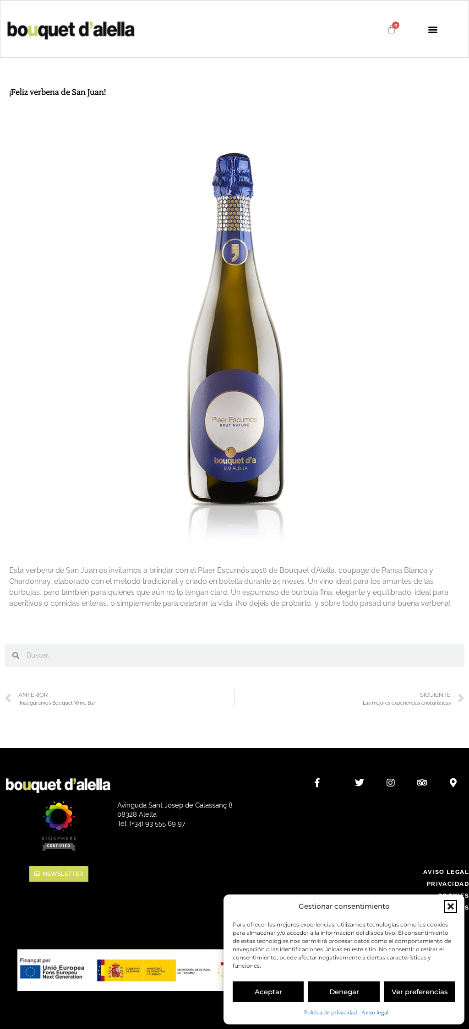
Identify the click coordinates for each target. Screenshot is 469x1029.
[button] (450, 906)
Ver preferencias (420, 991)
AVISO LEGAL (446, 871)
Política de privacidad (330, 1012)
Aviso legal (374, 1012)
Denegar (344, 991)
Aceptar (268, 991)
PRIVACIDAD (448, 883)
